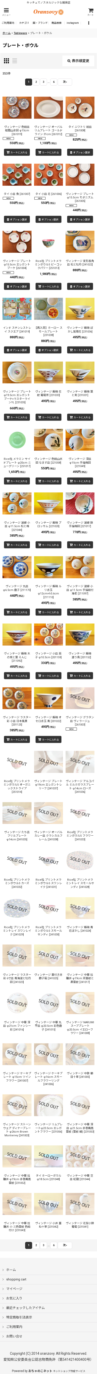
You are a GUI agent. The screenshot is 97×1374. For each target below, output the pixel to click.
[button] (6, 12)
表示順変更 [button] (80, 61)
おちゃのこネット (40, 1371)
